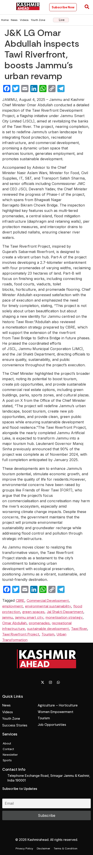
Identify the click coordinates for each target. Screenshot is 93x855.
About (7, 743)
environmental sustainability (48, 606)
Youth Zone (38, 20)
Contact (8, 749)
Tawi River (79, 628)
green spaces (33, 611)
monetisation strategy (64, 617)
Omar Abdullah (14, 623)
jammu (7, 617)
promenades (39, 623)
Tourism (48, 634)
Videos (24, 20)
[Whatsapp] (58, 682)
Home (5, 20)
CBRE (20, 600)
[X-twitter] (42, 682)
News (14, 20)
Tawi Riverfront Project (20, 634)
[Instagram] (50, 682)
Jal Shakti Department (65, 611)
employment (12, 606)
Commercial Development (48, 600)
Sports (7, 760)
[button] (7, 7)
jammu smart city (29, 617)
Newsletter (10, 754)
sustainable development (48, 628)
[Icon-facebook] (34, 682)
